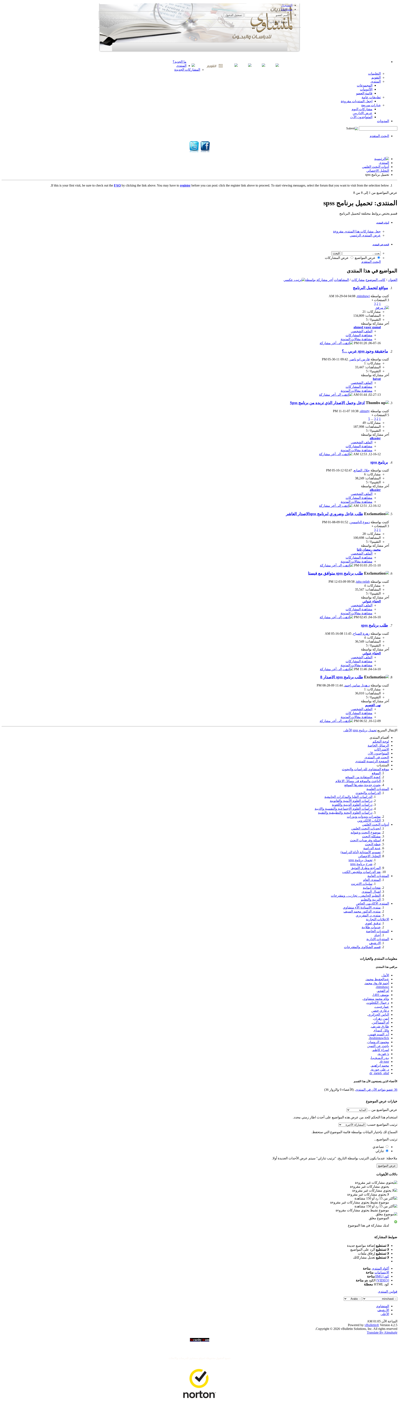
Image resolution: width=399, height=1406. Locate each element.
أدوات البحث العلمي (375, 166)
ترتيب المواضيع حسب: (382, 1124)
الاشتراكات (381, 749)
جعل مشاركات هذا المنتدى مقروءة (357, 231)
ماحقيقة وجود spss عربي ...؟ (365, 351)
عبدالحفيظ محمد (377, 979)
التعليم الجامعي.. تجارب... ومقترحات (356, 895)
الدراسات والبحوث (368, 793)
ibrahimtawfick (379, 1038)
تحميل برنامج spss (360, 860)
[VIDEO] (382, 1280)
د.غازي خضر (380, 1010)
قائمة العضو (364, 93)
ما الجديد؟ (179, 61)
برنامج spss (379, 462)
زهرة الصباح (361, 633)
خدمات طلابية (371, 927)
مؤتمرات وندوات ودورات (364, 816)
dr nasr (384, 1061)
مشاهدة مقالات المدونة (356, 339)
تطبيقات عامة (371, 97)
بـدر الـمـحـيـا (380, 1058)
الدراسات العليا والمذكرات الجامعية (348, 797)
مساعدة (286, 9)
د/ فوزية (383, 1054)
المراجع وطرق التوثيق (366, 868)
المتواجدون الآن (378, 753)
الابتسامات (381, 1272)
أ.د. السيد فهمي (378, 1034)
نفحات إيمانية (372, 887)
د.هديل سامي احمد (357, 685)
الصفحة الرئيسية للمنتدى (372, 761)
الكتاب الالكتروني (369, 820)
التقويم (376, 77)
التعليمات (374, 73)
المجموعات (364, 85)
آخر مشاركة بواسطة (319, 280)
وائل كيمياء (381, 1030)
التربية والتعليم (371, 899)
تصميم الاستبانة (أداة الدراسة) (361, 852)
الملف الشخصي (361, 331)
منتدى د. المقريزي (368, 915)
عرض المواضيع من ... (382, 1110)
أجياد (377, 935)
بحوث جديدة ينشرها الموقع (362, 785)
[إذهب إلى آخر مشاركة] (336, 343)
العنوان (392, 280)
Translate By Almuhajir (382, 1332)
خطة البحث (373, 844)
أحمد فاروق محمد (377, 983)
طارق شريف (380, 1026)
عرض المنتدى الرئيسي (365, 235)
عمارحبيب (382, 1006)
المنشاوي (382, 1306)
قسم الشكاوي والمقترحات (362, 947)
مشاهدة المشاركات (359, 335)
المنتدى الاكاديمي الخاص (372, 903)
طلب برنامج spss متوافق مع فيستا (335, 573)
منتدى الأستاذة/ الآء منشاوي (362, 907)
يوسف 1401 (381, 995)
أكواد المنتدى (380, 1268)
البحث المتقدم (379, 136)
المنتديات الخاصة (377, 931)
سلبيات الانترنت (361, 883)
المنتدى (181, 65)
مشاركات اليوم (362, 109)
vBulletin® (372, 1325)
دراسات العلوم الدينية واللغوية (352, 804)
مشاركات (358, 280)
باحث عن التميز (378, 1046)
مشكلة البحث (371, 836)
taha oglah (363, 581)
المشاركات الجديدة (187, 69)
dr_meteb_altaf (379, 1073)
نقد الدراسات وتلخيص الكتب (361, 872)
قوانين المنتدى (387, 1291)
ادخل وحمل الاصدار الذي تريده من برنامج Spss (327, 403)
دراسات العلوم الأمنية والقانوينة (351, 801)
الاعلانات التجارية (377, 919)
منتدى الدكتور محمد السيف (362, 911)
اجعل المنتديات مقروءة (356, 101)
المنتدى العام (372, 880)
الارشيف (375, 943)
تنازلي (380, 1151)
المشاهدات (341, 280)
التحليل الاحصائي (377, 170)
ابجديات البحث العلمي (366, 828)
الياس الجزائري (378, 1014)
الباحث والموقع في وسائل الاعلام (358, 781)
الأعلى (347, 730)
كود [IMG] (382, 1276)
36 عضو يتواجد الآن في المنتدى (376, 1089)
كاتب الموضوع (375, 280)
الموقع (376, 773)
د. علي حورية (380, 1069)
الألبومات (366, 89)
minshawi (363, 296)
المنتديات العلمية (377, 789)
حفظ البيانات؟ (278, 22)
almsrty (365, 411)
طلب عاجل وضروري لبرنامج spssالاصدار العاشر (324, 514)
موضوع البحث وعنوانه (366, 832)
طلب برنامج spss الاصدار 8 (341, 677)
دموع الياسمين (360, 522)
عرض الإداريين (362, 113)
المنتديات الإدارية (377, 939)
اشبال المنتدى (371, 891)
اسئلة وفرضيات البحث (365, 840)
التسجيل (286, 5)
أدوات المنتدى (382, 222)
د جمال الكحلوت (378, 1002)
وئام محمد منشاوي (376, 998)
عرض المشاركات (337, 258)
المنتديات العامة (378, 876)
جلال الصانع (362, 470)
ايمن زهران (381, 1018)
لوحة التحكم (380, 741)
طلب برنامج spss (374, 625)
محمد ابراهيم (380, 1065)
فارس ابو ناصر (360, 359)
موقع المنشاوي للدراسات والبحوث (365, 769)
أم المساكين (380, 1022)
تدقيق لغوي (373, 923)
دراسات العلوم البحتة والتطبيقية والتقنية (345, 812)
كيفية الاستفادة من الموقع (363, 777)
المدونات (383, 121)
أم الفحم (383, 991)
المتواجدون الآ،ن (361, 117)
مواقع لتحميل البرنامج (370, 288)
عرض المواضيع (365, 258)
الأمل (385, 975)
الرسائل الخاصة (378, 745)
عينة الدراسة (372, 848)
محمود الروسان (378, 1042)
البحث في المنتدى (380, 244)
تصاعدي (379, 1147)
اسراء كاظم (381, 1050)
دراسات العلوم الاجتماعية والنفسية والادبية (343, 808)
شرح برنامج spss (361, 864)
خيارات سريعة (371, 105)
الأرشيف (383, 1310)
